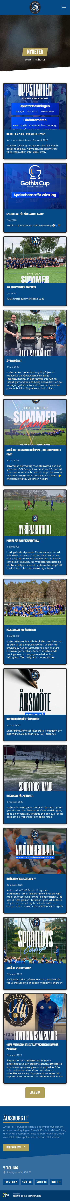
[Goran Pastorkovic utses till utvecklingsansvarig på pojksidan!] (35, 1017)
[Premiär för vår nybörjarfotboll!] (35, 513)
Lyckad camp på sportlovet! (20, 796)
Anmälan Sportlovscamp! (19, 968)
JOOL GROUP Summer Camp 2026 (21, 287)
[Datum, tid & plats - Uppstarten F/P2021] (35, 106)
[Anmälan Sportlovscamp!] (35, 940)
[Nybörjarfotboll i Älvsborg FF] (35, 851)
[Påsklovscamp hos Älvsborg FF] (35, 602)
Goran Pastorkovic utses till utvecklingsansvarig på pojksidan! (32, 1047)
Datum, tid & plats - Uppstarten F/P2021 (26, 134)
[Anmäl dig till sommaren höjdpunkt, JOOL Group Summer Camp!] (35, 422)
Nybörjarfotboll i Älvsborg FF (21, 879)
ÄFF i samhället (14, 361)
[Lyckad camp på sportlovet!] (35, 768)
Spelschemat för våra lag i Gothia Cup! (25, 214)
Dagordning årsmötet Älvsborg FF (23, 719)
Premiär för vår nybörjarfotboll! (23, 540)
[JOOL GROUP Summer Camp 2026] (35, 260)
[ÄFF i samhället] (35, 333)
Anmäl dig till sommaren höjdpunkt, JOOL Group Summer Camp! (34, 452)
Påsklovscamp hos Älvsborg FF (21, 630)
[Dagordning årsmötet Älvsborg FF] (35, 692)
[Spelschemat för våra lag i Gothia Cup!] (35, 186)
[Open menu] (64, 8)
